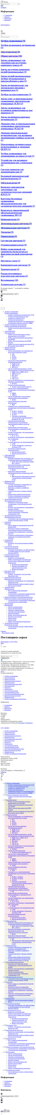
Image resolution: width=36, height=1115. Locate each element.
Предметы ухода (10, 261)
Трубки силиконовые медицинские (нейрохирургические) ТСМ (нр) (19, 496)
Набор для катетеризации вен (17, 615)
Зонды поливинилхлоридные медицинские (15, 118)
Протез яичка (12, 618)
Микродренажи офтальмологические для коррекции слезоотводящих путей (23, 478)
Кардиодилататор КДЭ (19, 453)
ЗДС (13, 354)
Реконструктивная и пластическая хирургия (14, 274)
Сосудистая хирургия (13, 240)
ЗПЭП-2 (14, 383)
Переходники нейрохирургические (19, 494)
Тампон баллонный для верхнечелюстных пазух (19, 567)
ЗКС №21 (15, 375)
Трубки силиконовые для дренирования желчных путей (17, 154)
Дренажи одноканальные (16, 610)
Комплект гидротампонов (16, 558)
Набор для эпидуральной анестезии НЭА (21, 344)
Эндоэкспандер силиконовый (17, 602)
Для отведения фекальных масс (14, 694)
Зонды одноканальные (15, 607)
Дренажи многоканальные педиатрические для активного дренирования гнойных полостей (17, 136)
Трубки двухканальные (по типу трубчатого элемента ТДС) (18, 317)
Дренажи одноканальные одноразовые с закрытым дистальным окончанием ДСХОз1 (21, 536)
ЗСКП (14, 399)
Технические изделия (13, 284)
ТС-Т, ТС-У (15, 435)
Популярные (5, 641)
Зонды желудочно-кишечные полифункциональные (15, 70)
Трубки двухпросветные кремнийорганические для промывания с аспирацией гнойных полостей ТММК (21, 321)
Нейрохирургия (10, 219)
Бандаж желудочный (14, 585)
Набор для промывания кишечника (19, 621)
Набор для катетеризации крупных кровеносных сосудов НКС (19, 335)
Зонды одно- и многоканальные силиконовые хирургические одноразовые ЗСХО (17, 101)
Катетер (10, 342)
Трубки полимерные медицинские (15, 699)
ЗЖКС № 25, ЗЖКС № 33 (20, 372)
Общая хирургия (11, 56)
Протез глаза (12, 620)
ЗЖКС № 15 (15, 365)
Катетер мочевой (13, 613)
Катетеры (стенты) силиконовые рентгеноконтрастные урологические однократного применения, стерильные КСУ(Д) (20, 531)
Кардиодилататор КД (18, 452)
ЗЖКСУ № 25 (16, 373)
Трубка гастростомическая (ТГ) (22, 386)
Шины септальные (18, 569)
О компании (8, 15)
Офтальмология (10, 183)
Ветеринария (9, 280)
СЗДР (13, 444)
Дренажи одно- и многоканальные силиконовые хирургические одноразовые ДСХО (18, 126)
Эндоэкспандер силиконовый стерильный (21, 600)
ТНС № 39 (15, 378)
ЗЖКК (14, 393)
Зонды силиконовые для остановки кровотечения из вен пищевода (16, 110)
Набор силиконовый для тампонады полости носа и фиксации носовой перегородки (16, 253)
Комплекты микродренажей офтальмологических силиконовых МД (15, 212)
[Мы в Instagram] (4, 767)
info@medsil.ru (5, 25)
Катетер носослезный (15, 616)
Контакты (7, 20)
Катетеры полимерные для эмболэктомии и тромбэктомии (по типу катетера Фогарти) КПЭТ (21, 551)
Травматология (10, 269)
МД (13, 475)
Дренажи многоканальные (16, 612)
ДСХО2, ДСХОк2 (17, 413)
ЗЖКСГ (14, 395)
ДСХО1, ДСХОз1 (17, 411)
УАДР (14, 440)
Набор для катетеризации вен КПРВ (19, 341)
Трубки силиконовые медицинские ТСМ (21, 315)
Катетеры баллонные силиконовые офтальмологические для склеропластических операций (18, 202)
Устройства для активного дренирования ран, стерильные (16, 162)
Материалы (8, 18)
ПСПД (14, 430)
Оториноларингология (14, 245)
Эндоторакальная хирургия (16, 223)
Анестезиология (10, 52)
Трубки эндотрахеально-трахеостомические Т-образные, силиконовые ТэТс (18, 512)
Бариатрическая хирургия (15, 265)
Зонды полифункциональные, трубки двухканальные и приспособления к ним (16, 78)
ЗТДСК (14, 357)
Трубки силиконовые (13, 41)
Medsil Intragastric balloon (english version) (21, 584)
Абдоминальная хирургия (15, 228)
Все (16, 641)
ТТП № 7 (15, 377)
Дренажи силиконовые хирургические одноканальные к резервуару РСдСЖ (22, 417)
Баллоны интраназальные (20, 564)
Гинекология (9, 236)
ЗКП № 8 (15, 367)
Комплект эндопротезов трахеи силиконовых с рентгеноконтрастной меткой (20, 504)
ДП (13, 426)
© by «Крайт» (5, 728)
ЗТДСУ (14, 359)
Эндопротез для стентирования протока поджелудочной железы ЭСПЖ (20, 519)
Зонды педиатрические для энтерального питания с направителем (14, 87)
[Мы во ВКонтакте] (2, 767)
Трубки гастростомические (16, 94)
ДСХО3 (14, 414)
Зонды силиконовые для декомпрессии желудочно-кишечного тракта (14, 62)
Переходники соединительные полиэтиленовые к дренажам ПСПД (16, 146)
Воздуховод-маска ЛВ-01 (16, 346)
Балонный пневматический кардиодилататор (15, 177)
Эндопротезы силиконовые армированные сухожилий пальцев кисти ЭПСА (21, 594)
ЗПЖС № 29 (16, 364)
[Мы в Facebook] (5, 767)
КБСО (14, 470)
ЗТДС (13, 355)
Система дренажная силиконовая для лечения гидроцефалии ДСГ (19, 485)
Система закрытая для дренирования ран (12, 170)
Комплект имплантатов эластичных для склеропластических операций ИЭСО (16, 191)
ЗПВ (13, 404)
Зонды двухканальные (15, 608)
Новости (7, 17)
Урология (7, 232)
